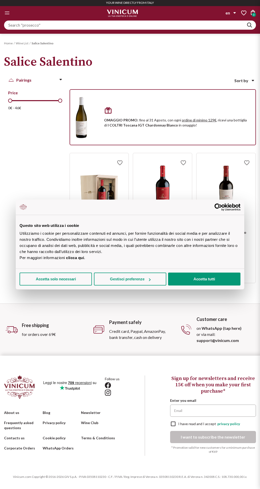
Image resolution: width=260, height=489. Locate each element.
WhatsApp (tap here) (221, 328)
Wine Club (89, 423)
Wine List (22, 43)
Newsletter (91, 412)
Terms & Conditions (98, 438)
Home (8, 43)
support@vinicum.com (218, 340)
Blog (46, 412)
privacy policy (228, 424)
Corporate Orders (19, 448)
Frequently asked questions (19, 425)
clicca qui (75, 258)
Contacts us (14, 438)
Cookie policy (54, 438)
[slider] (10, 101)
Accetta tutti (204, 279)
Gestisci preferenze (127, 279)
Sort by (241, 80)
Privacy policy (54, 423)
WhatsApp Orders (58, 448)
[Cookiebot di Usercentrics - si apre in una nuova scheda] (218, 207)
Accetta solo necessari (56, 279)
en (227, 12)
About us (11, 412)
